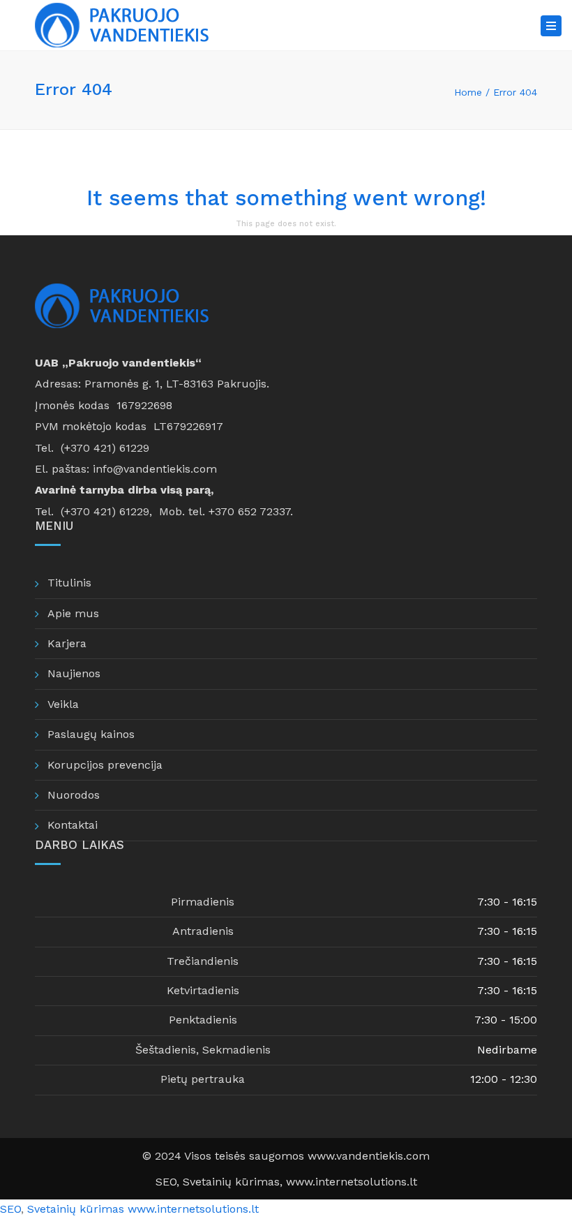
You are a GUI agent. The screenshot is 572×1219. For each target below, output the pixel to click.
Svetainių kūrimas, (234, 1181)
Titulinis (69, 582)
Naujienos (73, 673)
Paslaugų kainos (91, 734)
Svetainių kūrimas (75, 1209)
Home (468, 92)
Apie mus (73, 613)
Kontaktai (72, 825)
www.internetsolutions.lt (351, 1181)
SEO (166, 1181)
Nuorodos (73, 794)
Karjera (66, 643)
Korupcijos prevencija (105, 764)
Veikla (63, 704)
